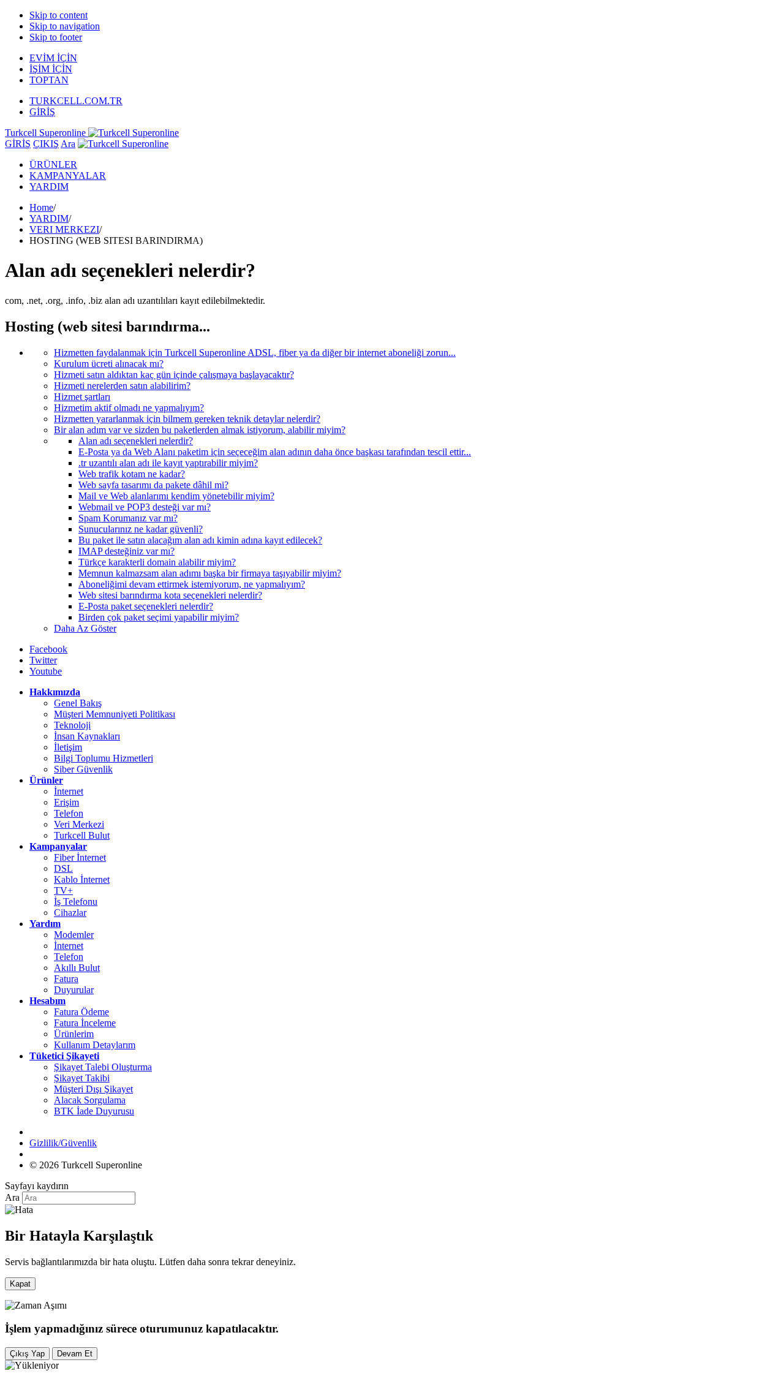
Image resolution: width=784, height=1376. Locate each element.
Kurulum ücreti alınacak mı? (109, 363)
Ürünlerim (74, 1034)
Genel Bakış (78, 703)
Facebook (48, 649)
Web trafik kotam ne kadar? (131, 474)
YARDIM (49, 186)
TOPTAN (49, 80)
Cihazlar (70, 912)
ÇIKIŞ (46, 143)
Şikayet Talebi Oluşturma (103, 1067)
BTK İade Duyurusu (94, 1111)
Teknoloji (72, 725)
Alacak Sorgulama (90, 1100)
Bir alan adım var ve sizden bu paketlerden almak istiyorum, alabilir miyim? (199, 430)
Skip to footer (55, 37)
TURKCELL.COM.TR (76, 101)
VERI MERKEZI (64, 229)
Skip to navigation (64, 26)
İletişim (68, 747)
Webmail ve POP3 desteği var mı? (144, 507)
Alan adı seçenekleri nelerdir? (135, 441)
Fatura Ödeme (81, 1012)
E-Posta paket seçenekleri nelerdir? (145, 606)
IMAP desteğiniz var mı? (126, 551)
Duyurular (74, 990)
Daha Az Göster (85, 628)
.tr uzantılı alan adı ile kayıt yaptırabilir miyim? (168, 463)
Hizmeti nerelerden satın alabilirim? (122, 385)
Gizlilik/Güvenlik (63, 1143)
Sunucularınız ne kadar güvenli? (140, 529)
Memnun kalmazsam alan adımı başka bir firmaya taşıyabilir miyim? (209, 573)
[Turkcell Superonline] (123, 143)
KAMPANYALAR (67, 175)
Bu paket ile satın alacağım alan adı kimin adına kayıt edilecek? (200, 540)
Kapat (20, 1283)
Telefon (68, 813)
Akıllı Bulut (77, 967)
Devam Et (74, 1353)
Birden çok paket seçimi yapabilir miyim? (158, 617)
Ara (68, 143)
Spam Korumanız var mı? (128, 518)
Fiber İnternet (80, 857)
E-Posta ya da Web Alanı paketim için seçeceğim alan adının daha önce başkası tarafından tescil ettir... (274, 452)
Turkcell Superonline (46, 132)
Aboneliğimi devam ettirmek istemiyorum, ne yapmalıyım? (191, 584)
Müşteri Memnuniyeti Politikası (114, 714)
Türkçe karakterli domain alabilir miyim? (157, 562)
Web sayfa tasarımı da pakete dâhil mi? (153, 485)
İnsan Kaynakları (87, 736)
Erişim (66, 802)
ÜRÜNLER (53, 164)
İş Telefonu (75, 901)
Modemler (74, 934)
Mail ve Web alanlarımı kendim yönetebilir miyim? (176, 496)
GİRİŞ (42, 112)
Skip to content (58, 15)
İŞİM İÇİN (50, 69)
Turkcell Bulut (82, 835)
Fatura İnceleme (85, 1023)
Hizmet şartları (82, 396)
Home (41, 207)
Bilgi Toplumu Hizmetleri (103, 758)
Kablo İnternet (82, 879)
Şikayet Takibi (82, 1078)
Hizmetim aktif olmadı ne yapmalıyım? (129, 408)
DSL (63, 868)
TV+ (63, 890)
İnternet (68, 791)
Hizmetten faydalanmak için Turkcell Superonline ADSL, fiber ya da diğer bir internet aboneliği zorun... (255, 352)
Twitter (43, 660)
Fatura (66, 978)
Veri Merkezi (79, 824)
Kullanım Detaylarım (94, 1045)
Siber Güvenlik (83, 769)
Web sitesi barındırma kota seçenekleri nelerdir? (170, 595)
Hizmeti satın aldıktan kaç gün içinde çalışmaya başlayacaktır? (174, 374)
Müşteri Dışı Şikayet (93, 1089)
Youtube (45, 671)
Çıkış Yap (27, 1353)
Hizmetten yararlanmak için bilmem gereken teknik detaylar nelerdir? (187, 419)
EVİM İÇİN (53, 58)
